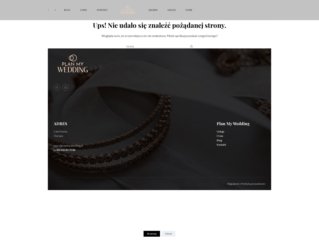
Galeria (153, 10)
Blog (67, 10)
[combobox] (158, 46)
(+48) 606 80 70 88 (64, 149)
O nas (83, 10)
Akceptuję (152, 233)
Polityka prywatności (253, 183)
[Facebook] (57, 87)
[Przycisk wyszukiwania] (191, 46)
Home (189, 10)
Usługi (171, 10)
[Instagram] (65, 87)
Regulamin (233, 183)
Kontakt (102, 10)
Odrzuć (168, 233)
